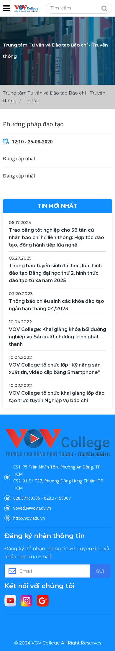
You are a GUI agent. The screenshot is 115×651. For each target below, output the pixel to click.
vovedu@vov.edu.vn (32, 508)
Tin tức (31, 100)
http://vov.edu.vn (29, 518)
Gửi (100, 571)
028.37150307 (57, 498)
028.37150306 (26, 498)
